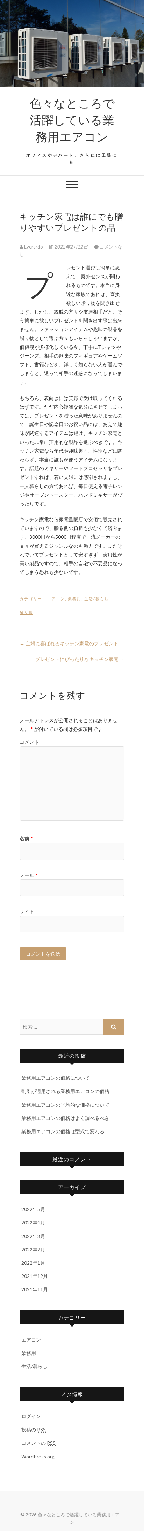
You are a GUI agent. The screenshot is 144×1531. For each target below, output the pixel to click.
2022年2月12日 (71, 247)
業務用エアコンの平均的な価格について (65, 1105)
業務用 (74, 598)
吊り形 (26, 612)
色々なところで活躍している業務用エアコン (72, 119)
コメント (29, 742)
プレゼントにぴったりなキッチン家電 (79, 659)
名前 (26, 838)
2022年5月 (33, 1209)
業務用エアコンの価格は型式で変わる (63, 1131)
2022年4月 (33, 1222)
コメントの (38, 1443)
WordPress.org (38, 1456)
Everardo (33, 247)
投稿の (33, 1429)
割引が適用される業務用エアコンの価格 (65, 1091)
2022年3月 (33, 1236)
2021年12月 (34, 1276)
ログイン (31, 1416)
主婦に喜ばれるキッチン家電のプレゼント (69, 643)
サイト (27, 911)
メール (29, 875)
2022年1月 (33, 1263)
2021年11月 (34, 1289)
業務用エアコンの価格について (55, 1078)
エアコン (56, 598)
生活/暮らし (96, 598)
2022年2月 (33, 1249)
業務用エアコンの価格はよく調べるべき (65, 1118)
